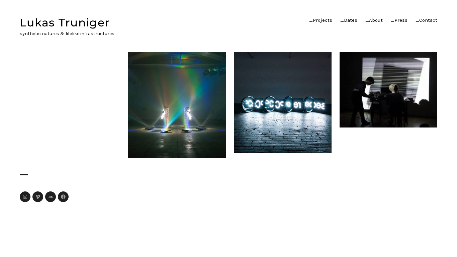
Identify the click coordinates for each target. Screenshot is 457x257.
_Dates (348, 20)
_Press (399, 20)
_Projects (320, 20)
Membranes (283, 101)
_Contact (426, 20)
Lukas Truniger (65, 22)
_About (374, 20)
